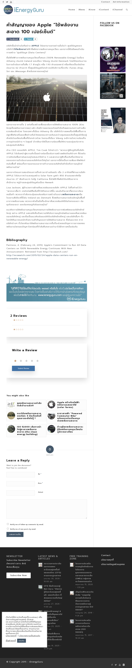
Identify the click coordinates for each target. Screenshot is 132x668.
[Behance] (15, 2)
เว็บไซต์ (40, 492)
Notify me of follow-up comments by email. (26, 524)
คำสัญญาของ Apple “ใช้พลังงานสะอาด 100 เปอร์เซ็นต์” (42, 28)
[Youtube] (11, 2)
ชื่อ (39, 474)
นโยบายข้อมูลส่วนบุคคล (113, 564)
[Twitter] (7, 2)
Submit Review (23, 368)
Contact (105, 555)
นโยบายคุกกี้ (107, 559)
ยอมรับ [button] (21, 640)
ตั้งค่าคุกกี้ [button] (11, 641)
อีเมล (40, 483)
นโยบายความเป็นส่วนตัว (29, 635)
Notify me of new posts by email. (23, 529)
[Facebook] (3, 2)
